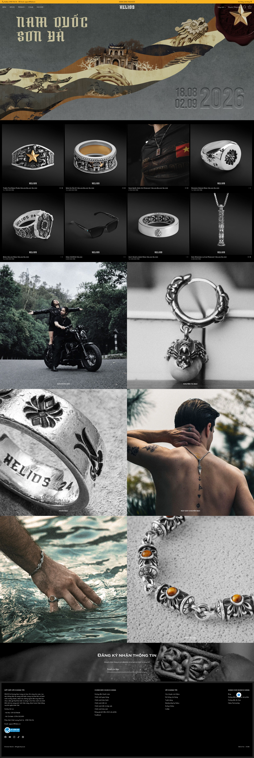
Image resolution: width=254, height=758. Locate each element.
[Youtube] (10, 737)
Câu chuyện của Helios (172, 694)
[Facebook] (5, 737)
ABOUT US (241, 747)
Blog (229, 694)
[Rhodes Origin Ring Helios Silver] (221, 155)
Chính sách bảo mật (101, 709)
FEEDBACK (21, 7)
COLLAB (30, 7)
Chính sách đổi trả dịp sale (103, 706)
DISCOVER (40, 7)
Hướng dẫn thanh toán (102, 694)
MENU (4, 7)
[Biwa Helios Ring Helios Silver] (33, 224)
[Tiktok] (19, 737)
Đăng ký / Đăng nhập (234, 7)
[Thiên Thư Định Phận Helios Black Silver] (33, 155)
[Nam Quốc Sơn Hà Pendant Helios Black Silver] (158, 155)
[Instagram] (14, 737)
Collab (167, 709)
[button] (238, 694)
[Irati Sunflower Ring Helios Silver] (158, 224)
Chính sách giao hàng (102, 697)
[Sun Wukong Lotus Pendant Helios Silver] (221, 224)
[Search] (244, 7)
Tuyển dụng (169, 700)
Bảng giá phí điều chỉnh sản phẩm (106, 712)
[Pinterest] (23, 737)
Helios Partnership (234, 703)
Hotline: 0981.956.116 (10, 2)
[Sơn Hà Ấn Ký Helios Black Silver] (96, 155)
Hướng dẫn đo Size (234, 700)
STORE (248, 747)
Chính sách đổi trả (101, 703)
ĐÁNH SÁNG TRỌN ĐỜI (127, 2)
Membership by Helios (172, 703)
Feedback (98, 715)
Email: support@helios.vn (28, 2)
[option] (127, 60)
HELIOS (11, 747)
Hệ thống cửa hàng (244, 2)
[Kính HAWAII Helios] (96, 224)
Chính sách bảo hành (102, 700)
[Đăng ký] (145, 669)
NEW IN (12, 7)
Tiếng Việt (221, 7)
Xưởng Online (169, 706)
